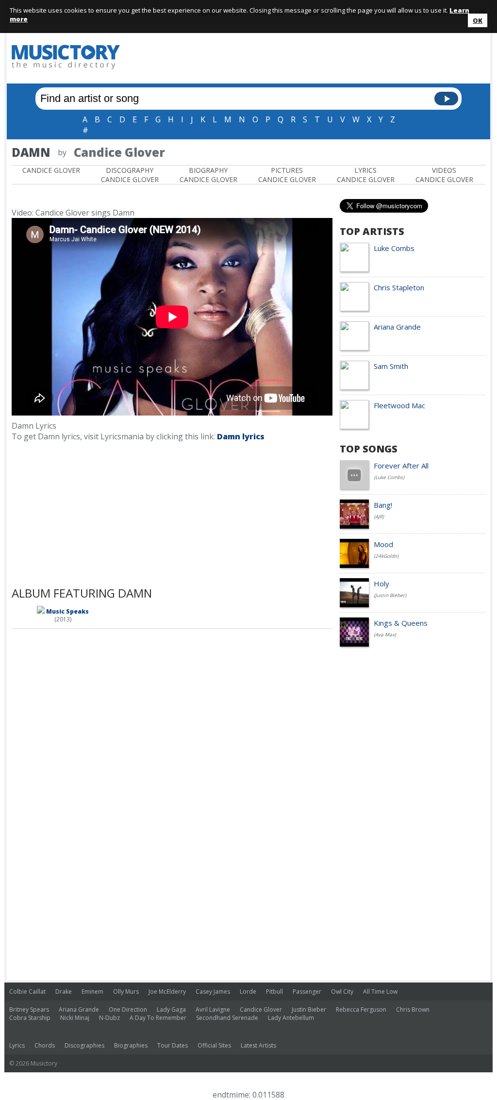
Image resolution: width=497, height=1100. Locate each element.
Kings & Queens (401, 623)
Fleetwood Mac (399, 405)
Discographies (84, 1045)
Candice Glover (51, 170)
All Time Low (380, 991)
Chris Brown (413, 1009)
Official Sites (214, 1045)
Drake (63, 991)
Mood (383, 544)
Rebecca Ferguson (361, 1009)
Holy (381, 583)
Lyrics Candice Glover (366, 175)
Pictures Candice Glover (287, 175)
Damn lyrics (241, 436)
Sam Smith (391, 366)
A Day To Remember (158, 1018)
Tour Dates (172, 1045)
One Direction (128, 1009)
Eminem (92, 991)
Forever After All (401, 465)
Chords (44, 1045)
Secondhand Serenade (227, 1018)
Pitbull (274, 991)
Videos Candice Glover (444, 175)
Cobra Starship (29, 1018)
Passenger (307, 991)
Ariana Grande (397, 327)
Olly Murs (126, 991)
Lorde (248, 991)
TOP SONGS (369, 448)
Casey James (213, 991)
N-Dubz (109, 1018)
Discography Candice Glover (130, 175)
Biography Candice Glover (208, 175)
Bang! (383, 505)
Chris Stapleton (399, 287)
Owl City (342, 991)
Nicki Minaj (74, 1018)
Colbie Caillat (27, 991)
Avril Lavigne (213, 1009)
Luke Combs (394, 248)
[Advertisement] (308, 57)
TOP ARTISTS (372, 231)
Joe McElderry (167, 991)
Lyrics (17, 1045)
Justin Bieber (309, 1009)
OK (477, 20)
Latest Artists (258, 1045)
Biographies (131, 1045)
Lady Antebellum (291, 1018)
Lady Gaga (171, 1009)
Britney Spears (29, 1009)
